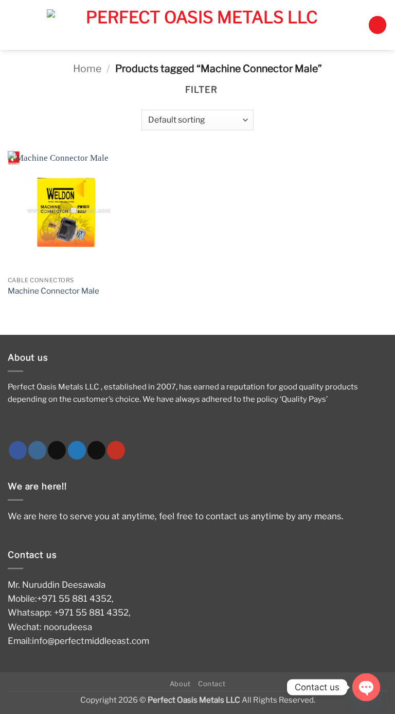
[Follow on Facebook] (18, 450)
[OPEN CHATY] (366, 687)
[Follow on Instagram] (37, 450)
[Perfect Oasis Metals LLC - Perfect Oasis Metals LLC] (197, 25)
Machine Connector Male (53, 291)
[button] (377, 25)
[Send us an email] (96, 450)
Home (87, 68)
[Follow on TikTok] (57, 450)
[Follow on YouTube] (116, 450)
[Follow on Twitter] (77, 450)
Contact (212, 683)
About (180, 683)
